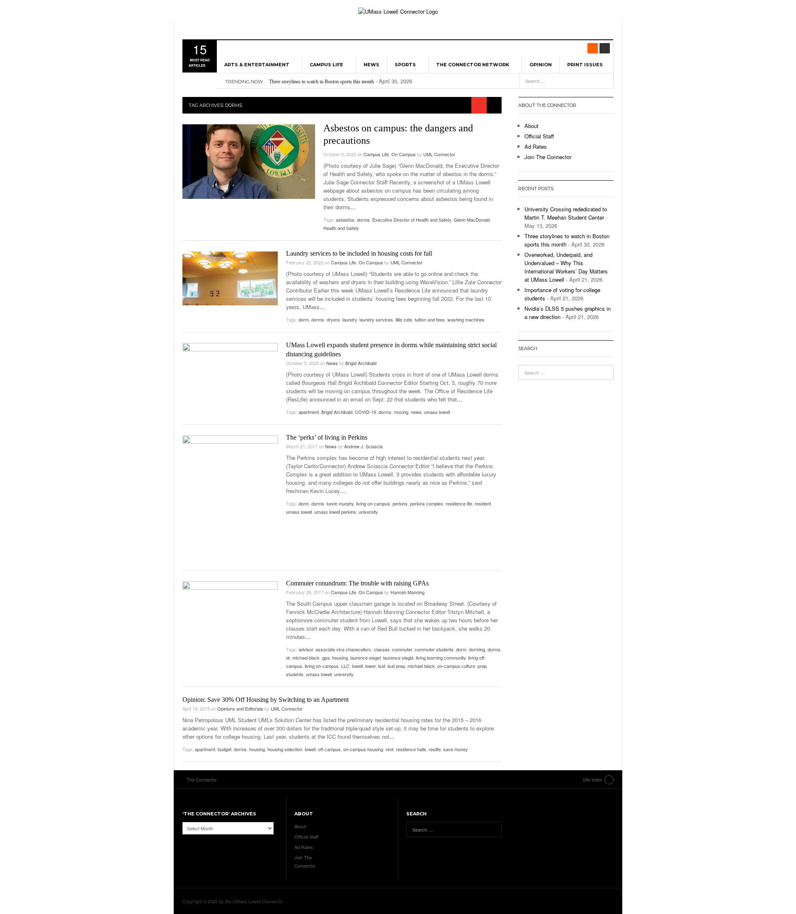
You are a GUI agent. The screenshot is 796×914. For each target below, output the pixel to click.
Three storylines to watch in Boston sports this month (321, 82)
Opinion (540, 65)
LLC (345, 666)
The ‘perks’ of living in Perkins (326, 437)
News (371, 65)
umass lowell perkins (335, 511)
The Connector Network (472, 65)
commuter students (434, 649)
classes (382, 649)
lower (370, 666)
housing (340, 657)
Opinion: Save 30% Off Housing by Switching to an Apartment (265, 699)
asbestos (345, 219)
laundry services (376, 319)
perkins (400, 503)
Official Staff (539, 136)
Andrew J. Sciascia (363, 446)
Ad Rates (535, 146)
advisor (305, 649)
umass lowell (437, 412)
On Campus (403, 154)
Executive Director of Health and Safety (411, 219)
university (368, 511)
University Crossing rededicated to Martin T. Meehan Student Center (565, 213)
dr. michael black (303, 657)
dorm (303, 319)
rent (389, 749)
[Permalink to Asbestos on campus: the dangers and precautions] (248, 161)
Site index (592, 779)
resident (483, 503)
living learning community (441, 657)
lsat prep (396, 666)
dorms (363, 219)
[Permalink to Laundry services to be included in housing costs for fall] (230, 278)
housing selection (284, 749)
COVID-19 (365, 412)
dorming (477, 649)
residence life (459, 503)
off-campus (329, 749)
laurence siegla (398, 657)
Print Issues (585, 65)
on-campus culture (456, 666)
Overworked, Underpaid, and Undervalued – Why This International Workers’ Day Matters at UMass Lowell (566, 267)
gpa (326, 657)
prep (482, 666)
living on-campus (373, 503)
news (416, 412)
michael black (421, 666)
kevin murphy (340, 503)
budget (224, 749)
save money (455, 749)
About (531, 126)
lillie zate (404, 319)
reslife (435, 749)
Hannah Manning (408, 592)
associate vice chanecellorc (343, 649)
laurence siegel (365, 657)
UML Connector (439, 154)
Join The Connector (547, 157)
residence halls (411, 749)
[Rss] (592, 48)
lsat (381, 666)
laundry (349, 319)
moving (401, 412)
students (294, 674)
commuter (402, 649)
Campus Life (326, 65)
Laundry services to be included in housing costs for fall (359, 253)
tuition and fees (430, 319)
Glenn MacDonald (472, 219)
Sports (405, 65)
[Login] (604, 48)
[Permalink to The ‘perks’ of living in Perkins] (230, 498)
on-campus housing (363, 749)
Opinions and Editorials (240, 708)
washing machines (466, 319)
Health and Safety (341, 228)
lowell (357, 666)
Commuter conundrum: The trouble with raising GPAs (357, 583)
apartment (308, 412)
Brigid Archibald (360, 363)
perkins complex (426, 503)
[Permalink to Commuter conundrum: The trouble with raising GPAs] (230, 619)
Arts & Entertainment (256, 65)
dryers (333, 319)
